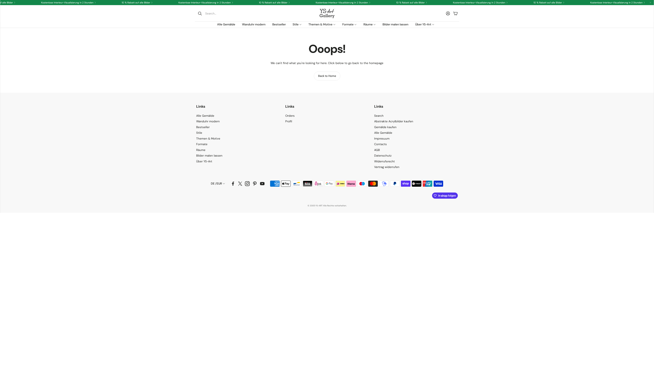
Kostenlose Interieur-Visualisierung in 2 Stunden (469, 2)
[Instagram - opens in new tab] (247, 183)
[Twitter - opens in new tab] (240, 184)
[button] (219, 13)
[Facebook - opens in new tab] (233, 183)
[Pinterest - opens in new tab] (254, 183)
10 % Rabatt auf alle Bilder (400, 2)
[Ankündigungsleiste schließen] (650, 2)
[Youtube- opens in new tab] (262, 183)
